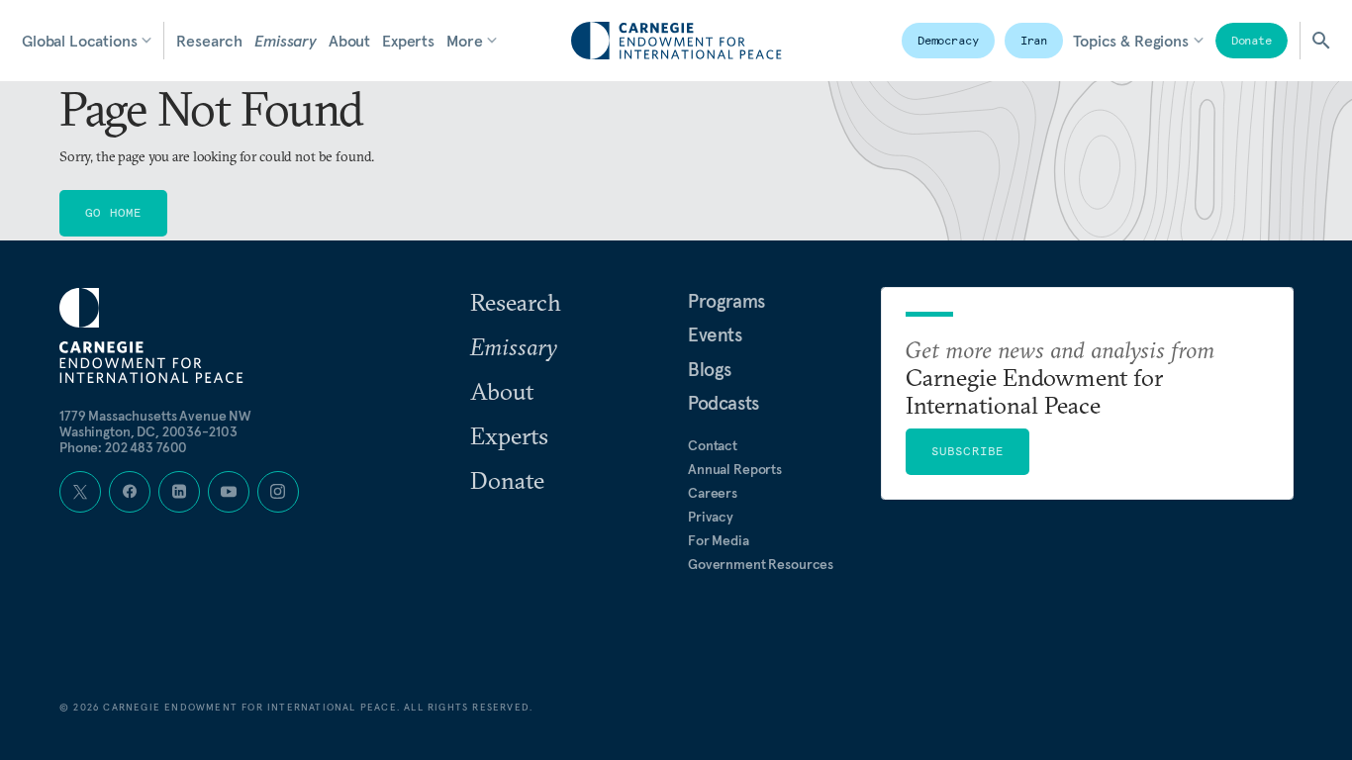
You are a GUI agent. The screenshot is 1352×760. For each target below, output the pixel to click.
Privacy (710, 516)
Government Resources (760, 564)
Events (715, 334)
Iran (1034, 40)
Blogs (709, 369)
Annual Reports (735, 469)
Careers (712, 493)
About (349, 40)
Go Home (113, 212)
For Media (718, 540)
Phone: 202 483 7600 (123, 447)
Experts (408, 40)
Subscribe (968, 450)
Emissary (285, 40)
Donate (1251, 40)
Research (209, 40)
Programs (726, 301)
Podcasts (723, 403)
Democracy (948, 40)
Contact (712, 445)
